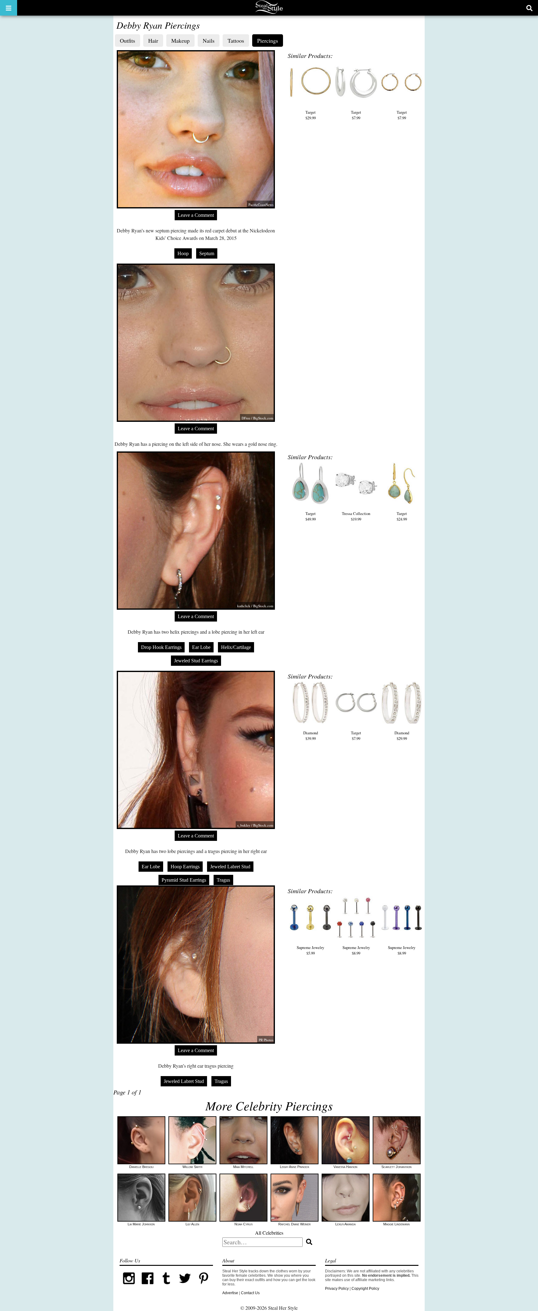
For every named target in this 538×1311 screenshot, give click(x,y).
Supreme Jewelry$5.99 (310, 950)
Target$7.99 (356, 115)
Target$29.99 (310, 115)
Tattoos (236, 40)
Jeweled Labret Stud (230, 866)
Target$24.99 (402, 516)
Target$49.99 (310, 516)
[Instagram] (129, 1286)
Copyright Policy (365, 1288)
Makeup (180, 40)
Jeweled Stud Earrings (196, 660)
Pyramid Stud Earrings (184, 880)
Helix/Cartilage (236, 647)
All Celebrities (269, 1232)
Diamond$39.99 (310, 735)
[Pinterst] (203, 1286)
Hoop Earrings (185, 866)
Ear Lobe (201, 647)
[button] (8, 8)
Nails (209, 40)
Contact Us (250, 1293)
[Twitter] (185, 1286)
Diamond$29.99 (401, 735)
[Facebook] (147, 1286)
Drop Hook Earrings (161, 647)
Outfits (127, 40)
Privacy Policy (337, 1288)
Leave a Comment (196, 215)
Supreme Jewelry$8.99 (356, 950)
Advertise (230, 1293)
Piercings (267, 40)
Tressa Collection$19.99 (356, 516)
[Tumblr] (166, 1286)
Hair (153, 40)
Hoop (183, 253)
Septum (206, 253)
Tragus (223, 880)
